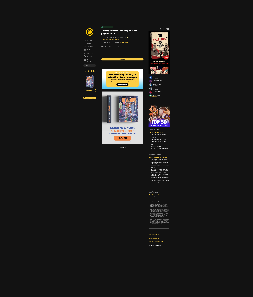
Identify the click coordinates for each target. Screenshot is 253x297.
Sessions (90, 53)
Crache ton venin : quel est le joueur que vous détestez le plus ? (160, 174)
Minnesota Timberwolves (108, 27)
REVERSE (90, 56)
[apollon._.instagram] (91, 71)
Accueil (89, 40)
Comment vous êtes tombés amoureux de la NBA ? (160, 166)
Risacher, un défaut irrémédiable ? (158, 139)
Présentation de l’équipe (154, 238)
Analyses (90, 47)
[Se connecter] (167, 29)
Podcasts (90, 50)
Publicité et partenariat (154, 236)
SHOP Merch (89, 60)
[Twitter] (88, 71)
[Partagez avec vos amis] (118, 46)
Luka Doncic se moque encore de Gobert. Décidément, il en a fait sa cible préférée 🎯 (160, 136)
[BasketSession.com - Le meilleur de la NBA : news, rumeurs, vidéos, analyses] (89, 32)
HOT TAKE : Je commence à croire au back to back (159, 149)
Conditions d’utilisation (154, 240)
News (89, 43)
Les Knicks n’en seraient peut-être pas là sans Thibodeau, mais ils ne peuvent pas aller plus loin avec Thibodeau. (160, 171)
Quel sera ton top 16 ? (156, 146)
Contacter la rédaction (154, 234)
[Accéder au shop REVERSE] (164, 29)
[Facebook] (86, 71)
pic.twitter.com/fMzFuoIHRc (111, 39)
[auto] (160, 29)
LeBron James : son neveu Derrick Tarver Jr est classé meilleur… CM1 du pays (159, 143)
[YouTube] (94, 71)
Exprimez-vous (122, 59)
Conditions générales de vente (156, 241)
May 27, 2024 (124, 42)
